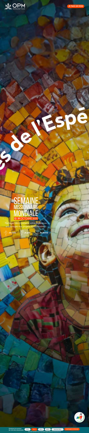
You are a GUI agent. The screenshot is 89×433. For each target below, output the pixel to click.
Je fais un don (75, 6)
